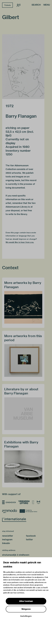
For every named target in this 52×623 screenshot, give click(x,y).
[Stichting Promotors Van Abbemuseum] (33, 502)
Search (36, 5)
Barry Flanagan (21, 116)
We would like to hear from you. (20, 242)
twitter (29, 539)
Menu (46, 5)
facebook (31, 535)
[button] (23, 66)
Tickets (7, 5)
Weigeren (26, 609)
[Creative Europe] (28, 511)
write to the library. (18, 214)
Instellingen (26, 616)
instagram (7, 539)
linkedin (6, 543)
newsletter (7, 535)
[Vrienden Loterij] (24, 502)
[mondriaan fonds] (38, 502)
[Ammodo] (9, 511)
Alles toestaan (26, 601)
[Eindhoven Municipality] (9, 502)
